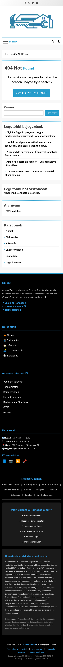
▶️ (18, 461)
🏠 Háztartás (10, 345)
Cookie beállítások (37, 652)
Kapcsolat (51, 649)
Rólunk (7, 412)
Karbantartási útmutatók (15, 402)
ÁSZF (24, 649)
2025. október (13, 211)
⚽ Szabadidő (10, 355)
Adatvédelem (12, 649)
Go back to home (31, 93)
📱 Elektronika (11, 340)
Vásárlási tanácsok (13, 381)
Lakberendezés (14, 249)
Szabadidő (12, 256)
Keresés (9, 107)
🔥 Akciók (8, 335)
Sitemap (21, 652)
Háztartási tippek (12, 397)
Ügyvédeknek (13, 262)
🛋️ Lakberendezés (13, 350)
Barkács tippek (11, 392)
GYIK (6, 407)
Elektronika (12, 237)
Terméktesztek (10, 387)
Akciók (9, 231)
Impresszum (37, 649)
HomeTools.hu (29, 644)
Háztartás (11, 243)
